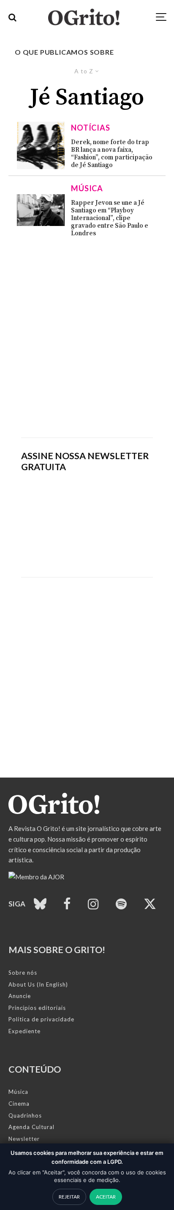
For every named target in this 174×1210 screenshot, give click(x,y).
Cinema (19, 1103)
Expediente (24, 1031)
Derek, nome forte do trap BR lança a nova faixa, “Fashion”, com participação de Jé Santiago (111, 154)
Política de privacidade (41, 1019)
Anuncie (19, 996)
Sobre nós (22, 972)
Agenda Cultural (31, 1127)
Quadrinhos (25, 1115)
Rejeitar (69, 1196)
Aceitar (106, 1196)
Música (87, 188)
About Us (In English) (38, 984)
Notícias (90, 127)
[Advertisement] (87, 337)
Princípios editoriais (37, 1007)
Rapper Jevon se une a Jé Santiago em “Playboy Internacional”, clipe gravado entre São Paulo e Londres (109, 218)
